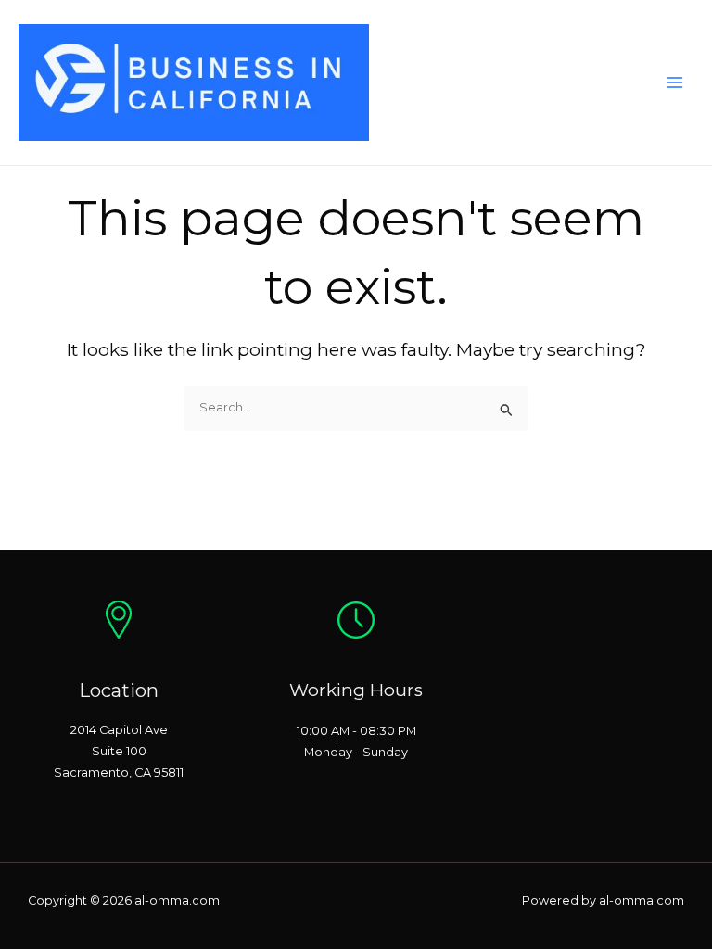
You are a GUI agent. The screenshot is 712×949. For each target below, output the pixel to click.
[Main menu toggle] (675, 82)
